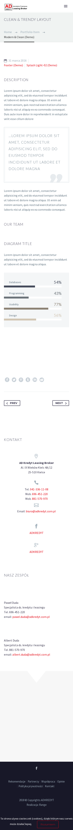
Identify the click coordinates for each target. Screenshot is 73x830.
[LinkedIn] (35, 380)
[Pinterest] (21, 380)
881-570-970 (40, 499)
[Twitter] (14, 380)
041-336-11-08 (39, 489)
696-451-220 (40, 494)
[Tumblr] (28, 380)
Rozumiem (47, 824)
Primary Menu (65, 6)
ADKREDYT (37, 533)
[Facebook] (7, 380)
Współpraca (48, 781)
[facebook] (36, 768)
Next (59, 403)
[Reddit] (41, 380)
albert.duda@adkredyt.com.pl (31, 654)
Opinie (61, 781)
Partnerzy (33, 781)
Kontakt (49, 786)
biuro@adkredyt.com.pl (41, 511)
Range (43, 805)
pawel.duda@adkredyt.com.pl (31, 617)
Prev (13, 403)
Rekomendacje (16, 781)
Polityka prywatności (31, 786)
